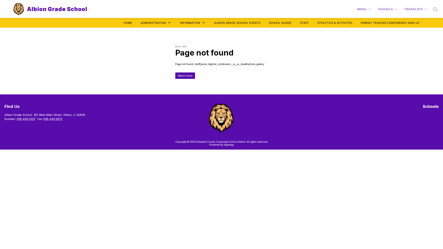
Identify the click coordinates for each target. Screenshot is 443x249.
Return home (185, 75)
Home (128, 23)
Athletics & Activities (334, 23)
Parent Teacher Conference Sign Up (390, 23)
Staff (304, 23)
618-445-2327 (26, 119)
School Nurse (280, 23)
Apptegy (229, 144)
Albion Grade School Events (237, 23)
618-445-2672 (53, 119)
